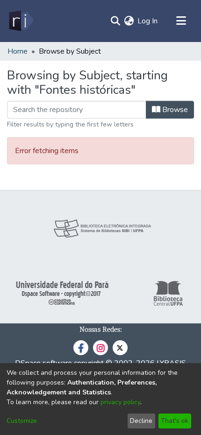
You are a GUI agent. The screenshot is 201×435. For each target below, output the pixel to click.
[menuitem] (129, 21)
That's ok (174, 420)
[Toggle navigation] (181, 21)
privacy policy (120, 402)
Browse (174, 110)
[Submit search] (115, 21)
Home (17, 51)
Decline (141, 420)
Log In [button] (147, 21)
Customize (22, 420)
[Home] (21, 21)
